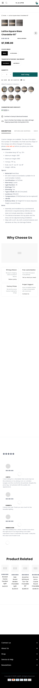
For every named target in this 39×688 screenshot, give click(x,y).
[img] (19, 470)
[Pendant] (4, 89)
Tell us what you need (29, 277)
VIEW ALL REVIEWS (21, 38)
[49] (18, 97)
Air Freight (16, 63)
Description (6, 131)
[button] (5, 38)
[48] (24, 89)
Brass (4, 53)
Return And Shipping (22, 131)
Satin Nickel (13, 53)
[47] (11, 89)
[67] (11, 97)
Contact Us (25, 294)
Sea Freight (6, 63)
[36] (31, 89)
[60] (18, 89)
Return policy (13, 279)
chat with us (10, 146)
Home (4, 15)
